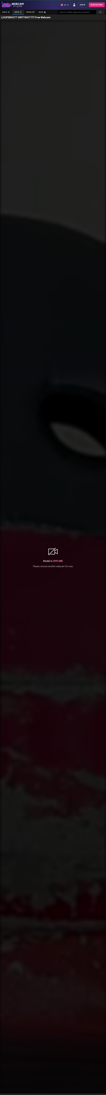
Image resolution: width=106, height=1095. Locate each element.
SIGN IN (82, 5)
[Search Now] (100, 12)
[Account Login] (74, 5)
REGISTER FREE (97, 5)
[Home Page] (12, 4)
